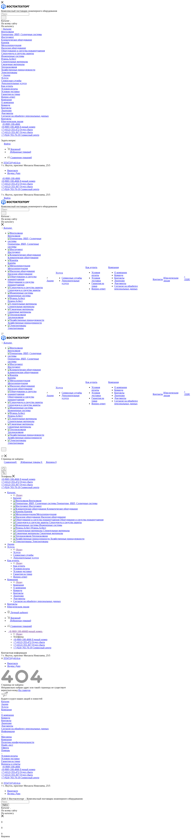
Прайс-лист (7, 745)
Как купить (19, 566)
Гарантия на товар (10, 761)
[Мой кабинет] (2, 453)
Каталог (17, 498)
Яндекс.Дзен (13, 173)
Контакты (6, 720)
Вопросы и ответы (10, 764)
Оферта (5, 747)
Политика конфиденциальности (17, 742)
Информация (8, 731)
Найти (5, 805)
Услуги (17, 552)
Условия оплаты (9, 756)
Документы (7, 726)
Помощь (5, 750)
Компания (18, 585)
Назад (19, 495)
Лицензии (6, 723)
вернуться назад (9, 690)
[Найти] (3, 17)
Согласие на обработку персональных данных (25, 728)
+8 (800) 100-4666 (11, 124)
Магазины (6, 737)
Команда (5, 717)
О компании (7, 715)
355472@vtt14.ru (11, 162)
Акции (4, 704)
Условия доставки (10, 758)
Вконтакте (12, 170)
